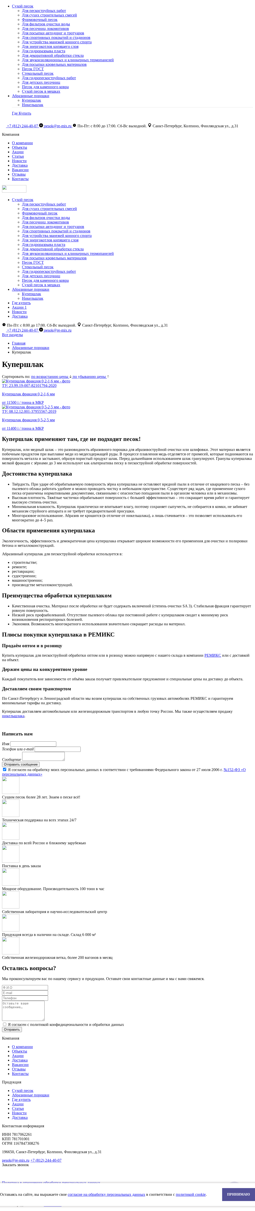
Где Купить (21, 113)
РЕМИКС (212, 655)
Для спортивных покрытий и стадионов (56, 37)
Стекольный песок (38, 73)
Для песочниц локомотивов (45, 28)
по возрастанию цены (50, 376)
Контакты (20, 179)
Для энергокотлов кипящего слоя (50, 46)
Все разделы (12, 335)
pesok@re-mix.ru (58, 126)
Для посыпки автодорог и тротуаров (53, 33)
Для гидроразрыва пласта (43, 51)
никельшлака (13, 716)
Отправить (12, 1029)
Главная (18, 343)
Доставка (20, 165)
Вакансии (20, 170)
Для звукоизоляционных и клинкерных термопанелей (68, 60)
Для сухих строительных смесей (49, 15)
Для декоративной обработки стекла (53, 55)
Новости (19, 161)
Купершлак (31, 100)
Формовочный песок (40, 19)
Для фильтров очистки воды (46, 24)
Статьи (18, 156)
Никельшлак (32, 105)
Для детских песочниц (41, 82)
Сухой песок (22, 6)
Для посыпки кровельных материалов (54, 64)
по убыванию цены (90, 376)
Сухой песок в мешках (41, 91)
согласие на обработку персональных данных (106, 1194)
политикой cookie (191, 1194)
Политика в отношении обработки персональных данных (51, 1183)
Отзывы (19, 174)
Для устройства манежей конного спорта (57, 42)
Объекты (19, 147)
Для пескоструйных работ (44, 10)
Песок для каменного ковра (45, 87)
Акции (18, 152)
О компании (22, 143)
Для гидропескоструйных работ (49, 78)
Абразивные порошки (30, 96)
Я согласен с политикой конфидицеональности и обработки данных (66, 1024)
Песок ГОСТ (33, 69)
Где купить (21, 303)
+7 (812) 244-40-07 (23, 126)
